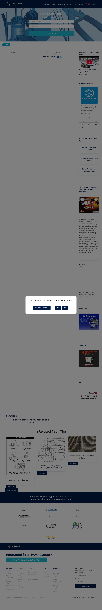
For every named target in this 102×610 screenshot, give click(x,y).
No (65, 308)
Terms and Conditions (41, 308)
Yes (58, 308)
